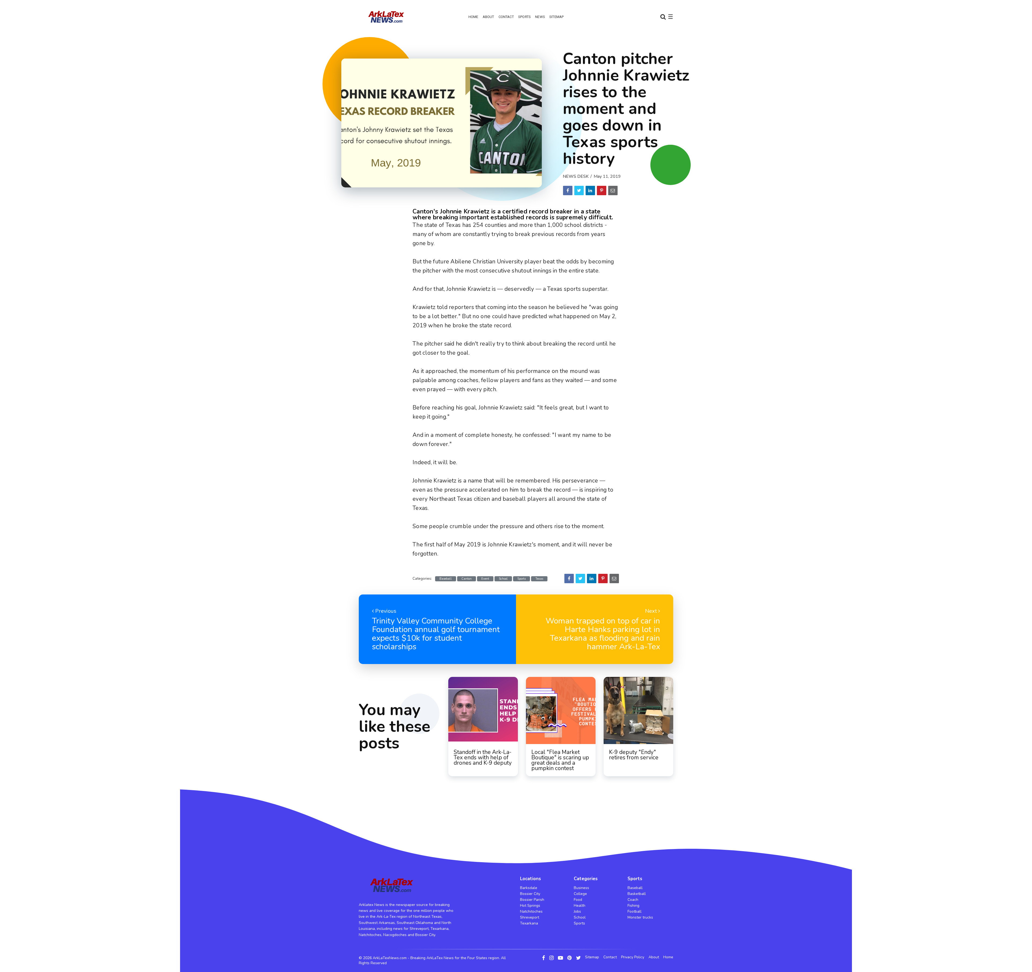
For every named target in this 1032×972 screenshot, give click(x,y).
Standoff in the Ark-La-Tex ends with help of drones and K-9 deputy (483, 757)
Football (635, 911)
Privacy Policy (632, 957)
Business (581, 887)
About (488, 17)
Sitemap (556, 17)
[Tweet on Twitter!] (579, 190)
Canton (466, 579)
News (540, 17)
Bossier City (530, 893)
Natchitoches (531, 911)
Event (485, 579)
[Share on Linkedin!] (590, 190)
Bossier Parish (532, 899)
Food (578, 899)
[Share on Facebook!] (567, 190)
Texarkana (529, 923)
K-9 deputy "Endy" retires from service (633, 754)
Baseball (445, 579)
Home (473, 17)
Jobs (577, 911)
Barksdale (528, 887)
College (580, 893)
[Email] (613, 190)
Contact (506, 17)
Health (579, 905)
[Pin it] (601, 190)
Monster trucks (640, 917)
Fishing (633, 905)
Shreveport (529, 917)
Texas (539, 579)
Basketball (637, 893)
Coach (633, 899)
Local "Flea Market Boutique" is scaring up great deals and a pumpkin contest (560, 760)
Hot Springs (530, 905)
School (503, 579)
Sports (524, 17)
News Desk (576, 176)
